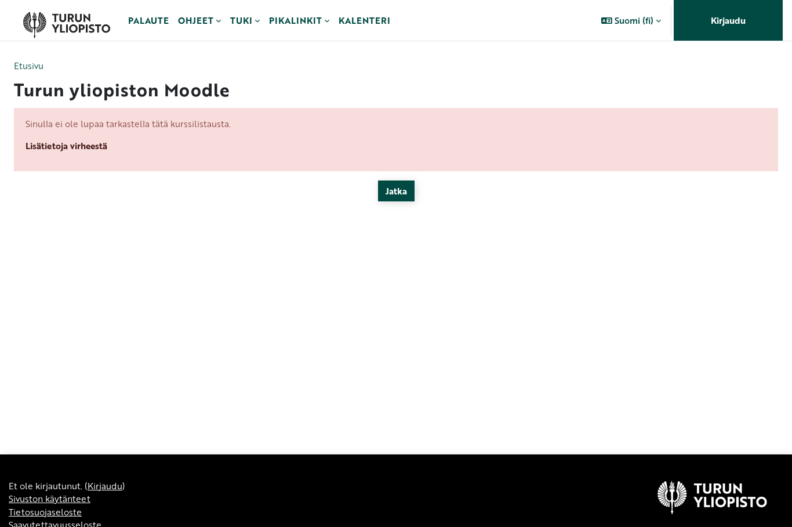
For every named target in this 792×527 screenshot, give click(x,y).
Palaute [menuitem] (148, 20)
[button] (631, 20)
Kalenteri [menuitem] (364, 20)
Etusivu (28, 65)
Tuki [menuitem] (241, 20)
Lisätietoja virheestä (66, 145)
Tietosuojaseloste (45, 512)
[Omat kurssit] (66, 20)
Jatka (396, 191)
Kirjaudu (728, 20)
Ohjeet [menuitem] (195, 20)
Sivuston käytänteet (49, 498)
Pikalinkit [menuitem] (295, 20)
